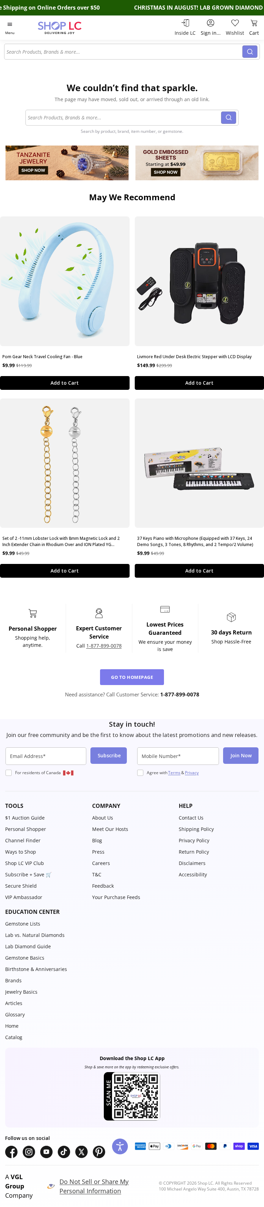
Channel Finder (23, 840)
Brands (13, 980)
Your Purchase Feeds (116, 897)
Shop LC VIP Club (24, 863)
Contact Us (191, 817)
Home (12, 1026)
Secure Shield (21, 886)
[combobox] (124, 51)
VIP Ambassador (23, 897)
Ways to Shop (20, 851)
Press (98, 851)
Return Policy (194, 851)
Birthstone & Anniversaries (36, 969)
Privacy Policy (194, 840)
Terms (174, 773)
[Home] (67, 27)
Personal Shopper (25, 829)
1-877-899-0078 (104, 645)
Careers (101, 863)
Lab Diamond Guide (28, 946)
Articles (13, 1003)
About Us (102, 817)
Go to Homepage (132, 677)
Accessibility (193, 874)
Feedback (103, 886)
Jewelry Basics (21, 992)
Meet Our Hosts (110, 829)
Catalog (13, 1037)
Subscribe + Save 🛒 (28, 874)
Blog (97, 840)
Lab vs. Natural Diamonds (35, 935)
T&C (96, 874)
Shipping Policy (196, 829)
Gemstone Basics (24, 957)
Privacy (192, 773)
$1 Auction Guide (25, 817)
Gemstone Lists (22, 923)
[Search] (249, 51)
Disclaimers (192, 863)
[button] (45, 806)
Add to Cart (65, 383)
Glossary (15, 1014)
